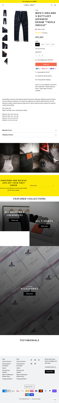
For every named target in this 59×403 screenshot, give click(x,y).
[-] (36, 55)
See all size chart (40, 48)
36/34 (52, 44)
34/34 (47, 44)
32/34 (42, 44)
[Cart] (55, 5)
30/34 (37, 44)
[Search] (51, 5)
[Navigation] (2, 5)
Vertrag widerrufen (7, 379)
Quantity (38, 52)
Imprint (4, 368)
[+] (42, 55)
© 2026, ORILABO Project (24, 399)
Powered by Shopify (36, 399)
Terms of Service (6, 361)
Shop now (15, 220)
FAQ (3, 359)
